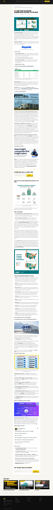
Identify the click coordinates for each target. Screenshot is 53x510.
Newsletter (18, 1)
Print (22, 1)
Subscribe (47, 1)
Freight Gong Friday (35, 1)
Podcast (25, 1)
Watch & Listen (17, 500)
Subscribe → (29, 175)
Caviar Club (41, 1)
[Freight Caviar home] (4, 1)
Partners (40, 500)
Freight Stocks (17, 502)
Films (29, 1)
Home (15, 6)
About (40, 499)
